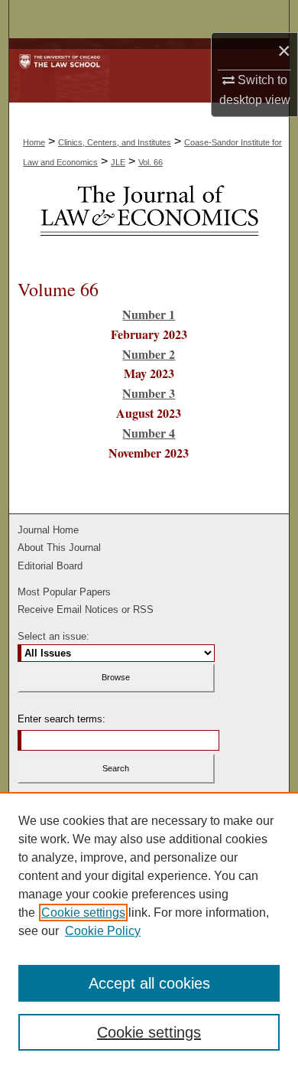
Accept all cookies (149, 983)
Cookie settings (83, 912)
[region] (149, 930)
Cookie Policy (103, 930)
